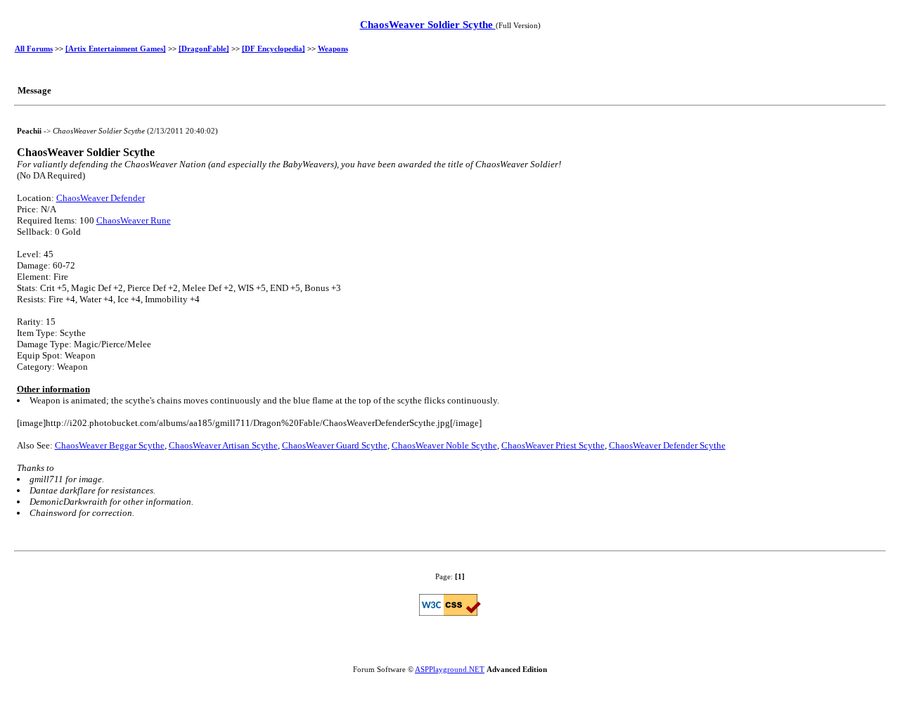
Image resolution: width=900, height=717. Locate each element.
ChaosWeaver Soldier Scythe (428, 24)
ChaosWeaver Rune (133, 220)
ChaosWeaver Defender (100, 198)
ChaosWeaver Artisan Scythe (223, 445)
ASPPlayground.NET (449, 669)
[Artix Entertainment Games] (115, 48)
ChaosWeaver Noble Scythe (444, 445)
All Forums (34, 48)
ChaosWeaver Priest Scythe (553, 445)
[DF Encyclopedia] (273, 48)
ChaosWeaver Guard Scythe (334, 445)
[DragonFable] (204, 48)
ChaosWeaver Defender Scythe (667, 445)
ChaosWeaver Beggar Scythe (110, 445)
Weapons (333, 48)
